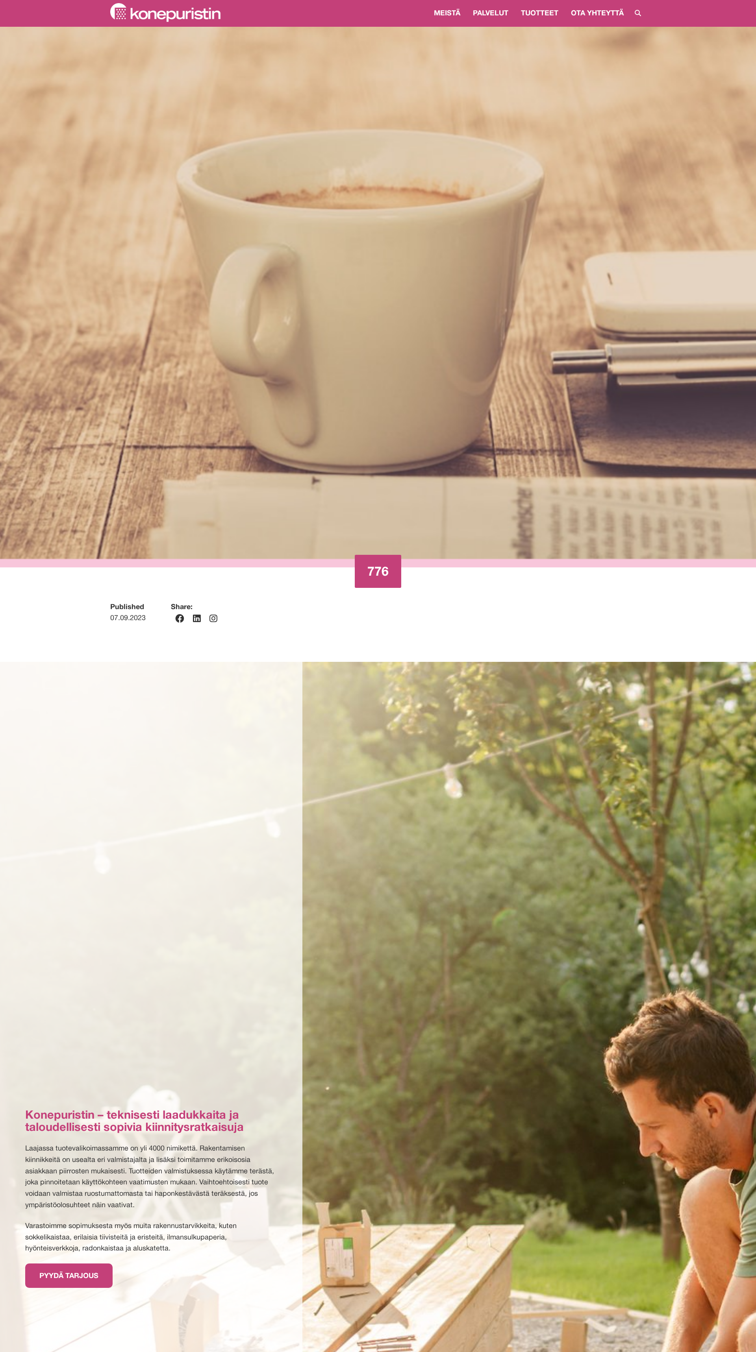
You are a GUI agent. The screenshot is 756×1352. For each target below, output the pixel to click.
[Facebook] (179, 618)
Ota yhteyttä (597, 12)
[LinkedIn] (197, 618)
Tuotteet (539, 12)
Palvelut (490, 12)
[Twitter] (213, 618)
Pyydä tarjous (68, 1275)
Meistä (447, 12)
